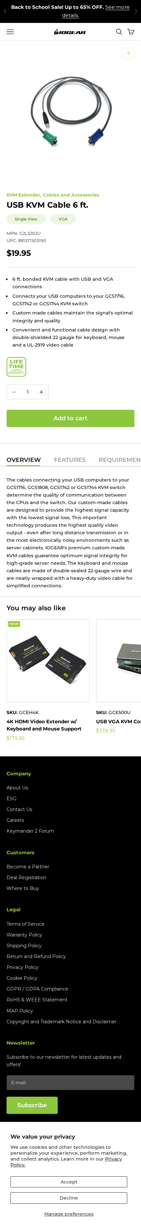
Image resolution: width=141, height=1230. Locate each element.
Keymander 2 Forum (30, 831)
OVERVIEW (24, 460)
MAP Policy (20, 1011)
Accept (69, 1182)
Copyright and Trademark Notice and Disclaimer (61, 1022)
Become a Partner (28, 867)
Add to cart (70, 418)
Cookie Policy (22, 978)
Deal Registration (26, 877)
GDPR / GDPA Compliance (37, 989)
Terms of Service (26, 924)
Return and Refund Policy (36, 956)
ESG (11, 799)
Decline (69, 1198)
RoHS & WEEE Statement (37, 1000)
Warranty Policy (24, 935)
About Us (17, 788)
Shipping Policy (24, 946)
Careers (15, 820)
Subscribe (32, 1105)
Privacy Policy (22, 967)
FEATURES (70, 460)
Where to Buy (23, 888)
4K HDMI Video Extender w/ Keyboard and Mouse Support (44, 725)
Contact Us (19, 809)
